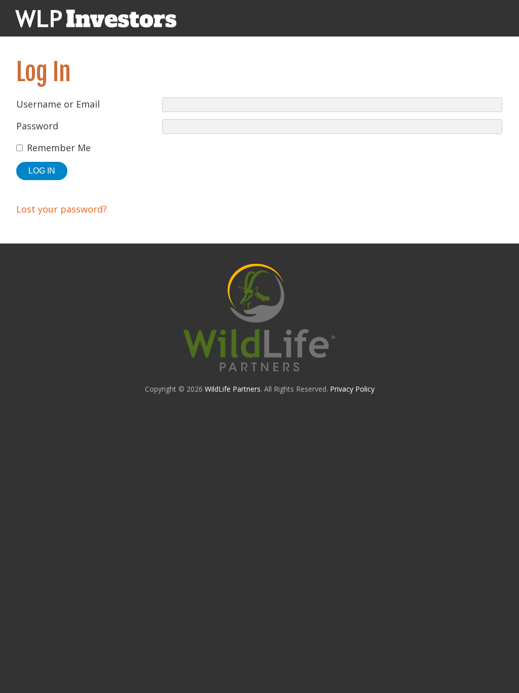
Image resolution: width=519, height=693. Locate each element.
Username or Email (58, 104)
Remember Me (59, 148)
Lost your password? (61, 209)
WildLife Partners (233, 389)
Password (37, 126)
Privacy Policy (352, 389)
